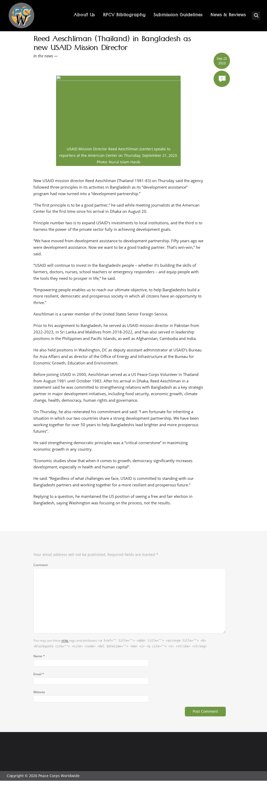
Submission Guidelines (178, 15)
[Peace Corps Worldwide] (21, 16)
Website (39, 692)
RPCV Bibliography (124, 15)
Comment (40, 565)
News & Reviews (228, 15)
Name (39, 656)
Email (38, 674)
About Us (84, 15)
